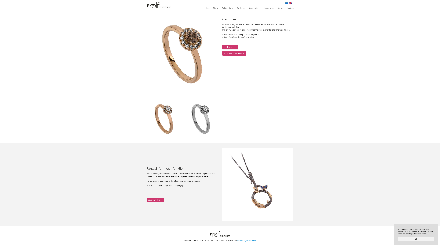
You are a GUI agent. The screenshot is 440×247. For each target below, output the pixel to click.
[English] (290, 2)
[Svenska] (286, 2)
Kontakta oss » (230, 47)
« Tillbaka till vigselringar (234, 53)
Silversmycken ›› (155, 200)
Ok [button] (416, 239)
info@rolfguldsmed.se (246, 240)
